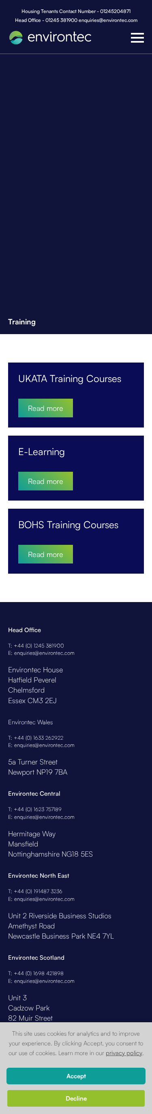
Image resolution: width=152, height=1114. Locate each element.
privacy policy (124, 1053)
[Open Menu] (137, 37)
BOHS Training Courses (68, 525)
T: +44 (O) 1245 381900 (36, 645)
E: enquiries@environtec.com (41, 653)
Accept (76, 1076)
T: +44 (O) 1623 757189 (35, 809)
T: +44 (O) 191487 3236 (35, 891)
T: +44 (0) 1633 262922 (35, 737)
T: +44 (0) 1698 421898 (36, 973)
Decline (76, 1098)
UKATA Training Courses (69, 378)
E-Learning (41, 452)
